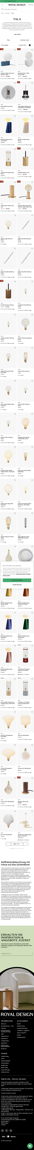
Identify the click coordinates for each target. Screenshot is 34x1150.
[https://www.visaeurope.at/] (3, 1136)
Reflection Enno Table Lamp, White (23, 74)
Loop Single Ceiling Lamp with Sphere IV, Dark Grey (24, 107)
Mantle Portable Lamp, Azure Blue (6, 636)
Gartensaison (5, 1063)
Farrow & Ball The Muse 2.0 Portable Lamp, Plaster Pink (8, 703)
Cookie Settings (17, 584)
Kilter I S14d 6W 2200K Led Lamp (24, 239)
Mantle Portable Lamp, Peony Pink (6, 670)
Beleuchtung (21, 1026)
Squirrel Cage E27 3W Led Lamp (7, 537)
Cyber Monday (5, 1069)
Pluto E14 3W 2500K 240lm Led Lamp (7, 405)
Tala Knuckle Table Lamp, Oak (7, 206)
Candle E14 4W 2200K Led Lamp (24, 305)
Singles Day (4, 1065)
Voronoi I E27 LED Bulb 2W (24, 768)
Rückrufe (3, 1048)
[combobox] (25, 40)
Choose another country (8, 1093)
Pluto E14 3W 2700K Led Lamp (24, 405)
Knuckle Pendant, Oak (23, 172)
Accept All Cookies (17, 580)
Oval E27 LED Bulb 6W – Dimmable (6, 769)
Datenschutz (5, 1036)
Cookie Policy (5, 1040)
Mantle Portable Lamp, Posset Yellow (6, 603)
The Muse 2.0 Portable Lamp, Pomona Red (23, 670)
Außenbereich (21, 1037)
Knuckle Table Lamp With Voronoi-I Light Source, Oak (25, 206)
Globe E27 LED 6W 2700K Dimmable (7, 372)
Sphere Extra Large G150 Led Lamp (7, 504)
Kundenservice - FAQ (7, 1026)
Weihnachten (5, 1072)
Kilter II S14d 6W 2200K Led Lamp (7, 272)
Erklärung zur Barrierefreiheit (5, 1046)
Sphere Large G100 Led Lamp (6, 239)
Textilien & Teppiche (23, 1030)
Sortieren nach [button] (24, 40)
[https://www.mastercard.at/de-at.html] (7, 1136)
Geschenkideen (5, 1060)
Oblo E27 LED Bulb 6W (23, 735)
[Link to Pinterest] (2, 1130)
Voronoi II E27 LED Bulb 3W (7, 801)
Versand (3, 1028)
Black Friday (4, 1067)
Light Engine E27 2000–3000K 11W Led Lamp (24, 537)
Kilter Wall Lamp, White (7, 106)
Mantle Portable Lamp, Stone (24, 140)
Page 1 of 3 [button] (16, 844)
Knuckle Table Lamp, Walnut (23, 802)
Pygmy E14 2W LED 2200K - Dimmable (24, 471)
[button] (30, 5)
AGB (2, 1034)
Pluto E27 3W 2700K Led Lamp (7, 438)
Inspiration (4, 1043)
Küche (19, 1035)
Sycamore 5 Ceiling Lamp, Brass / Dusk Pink (24, 835)
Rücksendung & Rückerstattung (5, 1031)
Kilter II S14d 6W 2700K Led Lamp (24, 272)
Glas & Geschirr (21, 1032)
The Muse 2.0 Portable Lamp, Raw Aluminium (23, 703)
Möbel (19, 1023)
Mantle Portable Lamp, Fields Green (24, 636)
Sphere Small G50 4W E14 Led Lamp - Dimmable (24, 504)
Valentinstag (5, 1056)
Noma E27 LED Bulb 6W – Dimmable (7, 736)
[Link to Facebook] (6, 1130)
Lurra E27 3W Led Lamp (23, 371)
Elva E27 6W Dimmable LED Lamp (25, 338)
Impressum (4, 1038)
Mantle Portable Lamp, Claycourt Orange (24, 603)
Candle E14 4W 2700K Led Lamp (7, 338)
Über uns (3, 1023)
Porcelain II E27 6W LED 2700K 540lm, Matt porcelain (23, 438)
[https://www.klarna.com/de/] (13, 1136)
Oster (2, 1058)
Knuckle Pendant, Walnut (7, 305)
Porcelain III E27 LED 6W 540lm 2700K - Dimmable (7, 471)
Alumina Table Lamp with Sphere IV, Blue (7, 74)
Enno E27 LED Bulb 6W (6, 834)
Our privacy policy (20, 574)
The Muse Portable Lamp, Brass (7, 173)
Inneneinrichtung (22, 1028)
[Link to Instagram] (10, 1130)
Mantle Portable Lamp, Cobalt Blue (6, 140)
